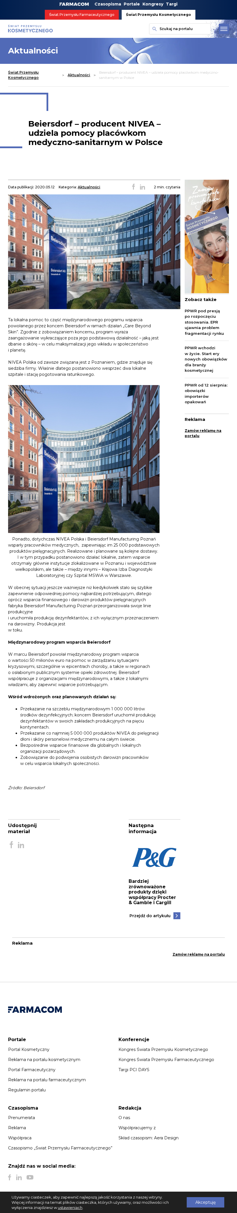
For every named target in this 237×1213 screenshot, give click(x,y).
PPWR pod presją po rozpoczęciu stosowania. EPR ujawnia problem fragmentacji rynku (204, 322)
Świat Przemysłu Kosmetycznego (158, 14)
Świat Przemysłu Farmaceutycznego (81, 14)
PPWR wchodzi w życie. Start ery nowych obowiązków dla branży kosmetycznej (206, 359)
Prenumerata (21, 1117)
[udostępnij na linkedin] (142, 187)
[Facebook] (9, 1177)
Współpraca (20, 1138)
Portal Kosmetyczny (28, 1049)
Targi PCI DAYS (133, 1069)
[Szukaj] (153, 28)
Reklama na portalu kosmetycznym (44, 1059)
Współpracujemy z (137, 1127)
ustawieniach (70, 1207)
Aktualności (79, 75)
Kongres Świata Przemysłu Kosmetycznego (163, 1049)
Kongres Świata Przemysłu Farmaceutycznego (166, 1059)
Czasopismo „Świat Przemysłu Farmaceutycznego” (60, 1148)
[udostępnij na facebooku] (133, 187)
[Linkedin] (19, 1177)
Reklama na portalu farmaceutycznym (47, 1080)
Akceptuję (205, 1202)
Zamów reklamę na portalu (203, 433)
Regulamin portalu (27, 1090)
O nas (124, 1117)
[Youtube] (30, 1177)
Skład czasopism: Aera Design (148, 1138)
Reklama (17, 1127)
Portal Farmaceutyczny (31, 1069)
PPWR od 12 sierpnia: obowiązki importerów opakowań (206, 393)
